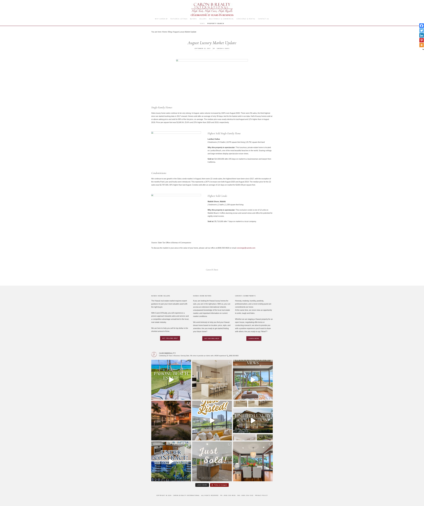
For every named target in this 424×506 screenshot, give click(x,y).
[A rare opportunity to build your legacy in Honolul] (171, 420)
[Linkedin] (421, 35)
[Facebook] (421, 25)
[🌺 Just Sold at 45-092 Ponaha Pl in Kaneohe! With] (212, 461)
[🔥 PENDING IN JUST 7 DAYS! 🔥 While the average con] (171, 461)
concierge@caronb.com (246, 248)
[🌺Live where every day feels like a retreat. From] (171, 380)
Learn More (254, 338)
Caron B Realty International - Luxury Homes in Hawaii (212, 9)
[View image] (212, 80)
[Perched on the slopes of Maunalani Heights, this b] (253, 461)
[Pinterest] (421, 40)
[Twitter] (421, 30)
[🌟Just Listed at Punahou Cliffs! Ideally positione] (212, 420)
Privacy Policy (261, 495)
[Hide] (423, 49)
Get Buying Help (211, 338)
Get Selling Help (170, 338)
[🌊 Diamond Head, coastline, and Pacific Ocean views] (253, 380)
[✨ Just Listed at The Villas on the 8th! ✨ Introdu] (253, 420)
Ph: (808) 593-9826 (228, 495)
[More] (421, 45)
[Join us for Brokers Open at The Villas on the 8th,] (212, 380)
